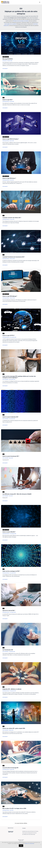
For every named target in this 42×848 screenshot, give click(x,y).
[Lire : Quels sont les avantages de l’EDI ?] (21, 555)
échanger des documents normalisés (20, 20)
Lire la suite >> (5, 68)
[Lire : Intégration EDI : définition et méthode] (21, 673)
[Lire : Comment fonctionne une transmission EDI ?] (21, 241)
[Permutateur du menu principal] (39, 2)
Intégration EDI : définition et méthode (12, 689)
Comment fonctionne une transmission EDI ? (14, 257)
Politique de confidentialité (29, 843)
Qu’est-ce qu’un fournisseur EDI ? (11, 456)
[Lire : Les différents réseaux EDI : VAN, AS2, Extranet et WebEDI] (21, 478)
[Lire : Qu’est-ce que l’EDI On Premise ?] (21, 123)
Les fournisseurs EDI (8, 649)
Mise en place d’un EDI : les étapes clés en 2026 (14, 808)
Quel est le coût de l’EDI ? (9, 610)
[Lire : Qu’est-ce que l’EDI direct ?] (21, 162)
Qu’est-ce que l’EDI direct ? (9, 178)
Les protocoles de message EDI (10, 767)
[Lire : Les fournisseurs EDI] (21, 634)
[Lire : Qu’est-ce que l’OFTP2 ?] (21, 319)
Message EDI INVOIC (8, 59)
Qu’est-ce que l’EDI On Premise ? (11, 139)
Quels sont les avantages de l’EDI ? (11, 571)
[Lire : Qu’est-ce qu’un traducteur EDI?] (21, 401)
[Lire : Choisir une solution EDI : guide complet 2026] (21, 712)
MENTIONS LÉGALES (21, 839)
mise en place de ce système (10, 24)
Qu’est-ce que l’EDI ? (8, 99)
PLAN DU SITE (21, 840)
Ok (21, 845)
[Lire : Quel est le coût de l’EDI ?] (21, 594)
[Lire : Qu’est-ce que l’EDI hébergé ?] (21, 280)
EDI (3, 56)
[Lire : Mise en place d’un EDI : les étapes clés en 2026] (21, 792)
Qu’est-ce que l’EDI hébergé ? (10, 296)
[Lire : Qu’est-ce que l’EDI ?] (21, 84)
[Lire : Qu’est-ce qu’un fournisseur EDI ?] (21, 440)
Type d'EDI (7, 176)
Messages (6, 56)
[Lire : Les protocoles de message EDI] (21, 752)
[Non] (40, 844)
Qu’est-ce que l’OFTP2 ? (9, 335)
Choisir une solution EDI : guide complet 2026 (14, 728)
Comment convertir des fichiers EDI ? (12, 217)
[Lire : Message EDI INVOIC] (21, 43)
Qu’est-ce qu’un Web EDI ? (9, 532)
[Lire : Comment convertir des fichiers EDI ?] (21, 201)
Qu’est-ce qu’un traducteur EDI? (10, 417)
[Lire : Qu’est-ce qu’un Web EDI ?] (21, 516)
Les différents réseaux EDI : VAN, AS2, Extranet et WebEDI (17, 494)
